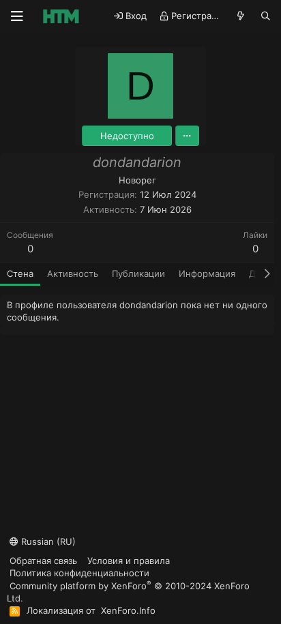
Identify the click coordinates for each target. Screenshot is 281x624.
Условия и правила (128, 560)
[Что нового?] (241, 16)
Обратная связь (43, 560)
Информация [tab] (207, 273)
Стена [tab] (20, 273)
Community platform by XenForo (128, 592)
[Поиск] (265, 16)
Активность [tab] (72, 273)
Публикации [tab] (138, 273)
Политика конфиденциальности (79, 572)
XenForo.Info (128, 610)
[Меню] (17, 16)
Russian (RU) (47, 541)
